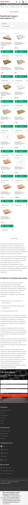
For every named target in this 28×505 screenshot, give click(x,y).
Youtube (5, 460)
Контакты (2, 438)
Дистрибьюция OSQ (5, 410)
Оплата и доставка (5, 431)
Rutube (5, 456)
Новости (2, 413)
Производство (4, 415)
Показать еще (14, 238)
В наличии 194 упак (5, 105)
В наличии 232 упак (5, 180)
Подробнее (6, 503)
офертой (10, 481)
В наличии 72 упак (4, 130)
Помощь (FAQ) (4, 436)
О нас (1, 423)
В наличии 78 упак (18, 80)
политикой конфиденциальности (15, 400)
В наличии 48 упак (4, 80)
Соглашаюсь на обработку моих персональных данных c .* (14, 399)
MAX (4, 446)
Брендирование (4, 433)
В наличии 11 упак (18, 55)
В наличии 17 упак (4, 205)
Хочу (14, 395)
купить (7, 51)
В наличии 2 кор (18, 205)
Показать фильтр (14, 11)
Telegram (5, 449)
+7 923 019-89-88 (7, 473)
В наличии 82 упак (4, 155)
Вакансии (2, 418)
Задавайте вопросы (8, 470)
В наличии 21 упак (18, 130)
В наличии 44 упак (18, 180)
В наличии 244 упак (19, 155)
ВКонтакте (6, 453)
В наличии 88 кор (4, 230)
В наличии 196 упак (19, 105)
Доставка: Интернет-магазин (14, 4)
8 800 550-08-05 (7, 467)
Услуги (2, 420)
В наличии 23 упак (4, 55)
